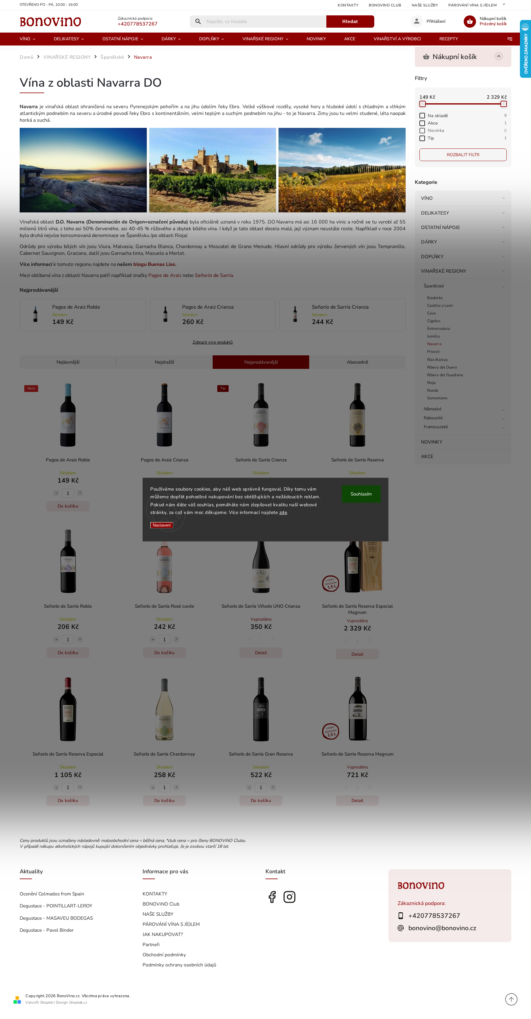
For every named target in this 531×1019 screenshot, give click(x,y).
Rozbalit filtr (463, 155)
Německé (432, 409)
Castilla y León (440, 305)
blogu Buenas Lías (154, 264)
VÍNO (427, 198)
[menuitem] (32, 39)
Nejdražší (164, 362)
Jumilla (433, 336)
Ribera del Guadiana (445, 374)
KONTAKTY (348, 5)
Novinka (467, 130)
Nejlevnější (68, 362)
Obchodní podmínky (164, 954)
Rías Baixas (437, 359)
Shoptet (46, 1002)
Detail (261, 653)
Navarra (434, 343)
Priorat (433, 351)
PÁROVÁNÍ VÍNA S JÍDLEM (472, 5)
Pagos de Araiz (164, 275)
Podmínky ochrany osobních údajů (179, 965)
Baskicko (435, 297)
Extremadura (438, 328)
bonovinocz (289, 897)
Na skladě (467, 116)
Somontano (437, 398)
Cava (431, 313)
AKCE (427, 456)
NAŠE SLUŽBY (425, 5)
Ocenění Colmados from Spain (52, 894)
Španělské (434, 286)
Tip (467, 138)
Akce (467, 123)
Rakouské (433, 418)
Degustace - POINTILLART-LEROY (56, 905)
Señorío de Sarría (214, 275)
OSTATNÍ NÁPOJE (440, 227)
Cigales (433, 320)
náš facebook (272, 897)
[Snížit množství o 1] (56, 493)
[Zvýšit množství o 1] (80, 493)
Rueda (433, 390)
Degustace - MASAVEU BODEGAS (56, 918)
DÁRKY (429, 242)
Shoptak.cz (78, 1002)
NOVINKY (431, 442)
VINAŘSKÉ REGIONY (443, 271)
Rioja (431, 382)
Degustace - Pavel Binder (47, 930)
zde (283, 512)
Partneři (151, 944)
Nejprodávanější (261, 362)
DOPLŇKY (432, 256)
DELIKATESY (435, 213)
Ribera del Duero (442, 367)
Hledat (350, 21)
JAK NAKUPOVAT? (163, 934)
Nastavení (162, 525)
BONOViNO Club (385, 5)
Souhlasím (361, 494)
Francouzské (436, 427)
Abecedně (357, 362)
